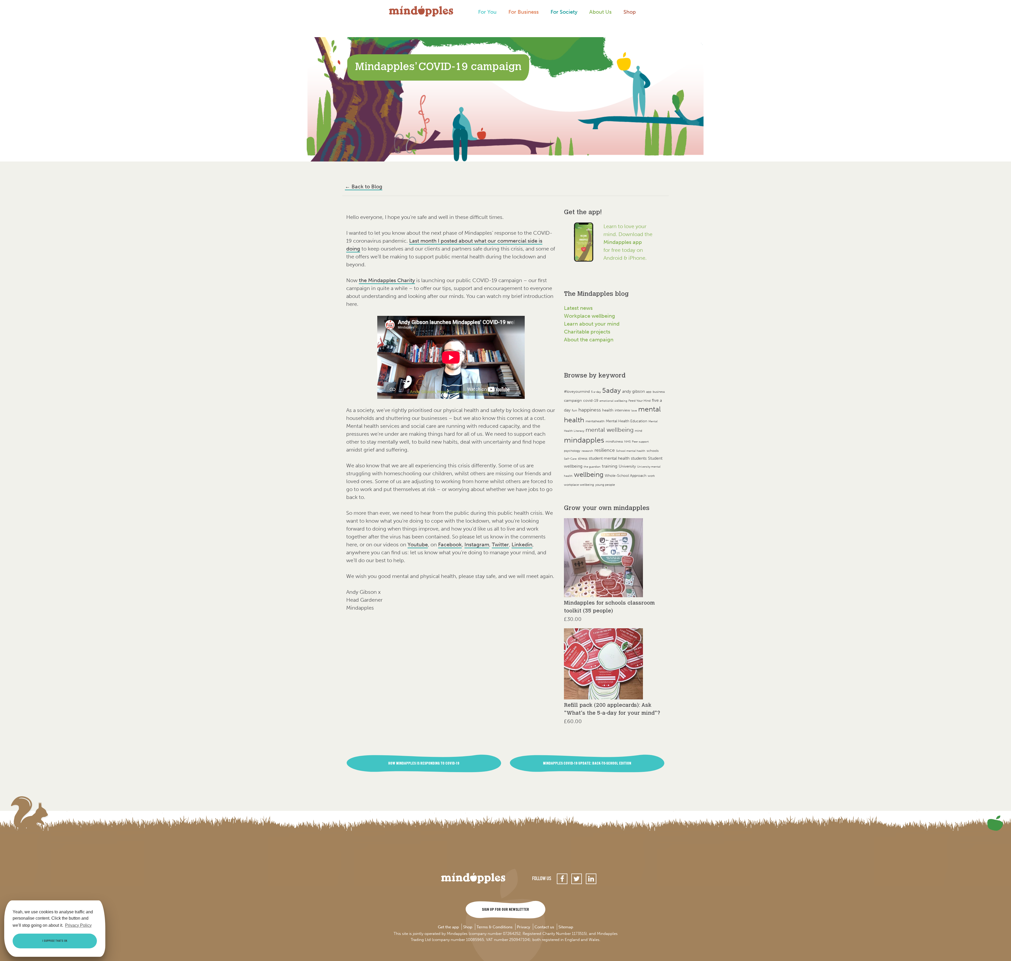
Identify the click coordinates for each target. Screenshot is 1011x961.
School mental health (630, 451)
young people (605, 485)
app (648, 392)
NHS (627, 441)
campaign (573, 400)
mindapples (584, 440)
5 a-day (596, 392)
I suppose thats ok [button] (54, 941)
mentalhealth (595, 421)
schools (653, 451)
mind (638, 431)
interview (622, 410)
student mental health (609, 458)
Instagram (476, 544)
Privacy (523, 927)
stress (582, 458)
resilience (604, 450)
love (634, 410)
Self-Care (570, 458)
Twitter (500, 544)
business (659, 392)
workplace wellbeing (579, 485)
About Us (600, 12)
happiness (589, 410)
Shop (629, 12)
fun (574, 410)
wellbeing (588, 474)
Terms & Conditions (495, 927)
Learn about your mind (592, 324)
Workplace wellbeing (589, 316)
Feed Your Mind (639, 401)
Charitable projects (587, 331)
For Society (564, 12)
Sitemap (565, 927)
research (587, 451)
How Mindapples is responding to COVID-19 (423, 763)
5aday (611, 390)
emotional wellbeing (613, 401)
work (651, 476)
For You (487, 12)
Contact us (544, 927)
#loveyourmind (577, 391)
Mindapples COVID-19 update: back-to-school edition (587, 763)
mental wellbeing (609, 429)
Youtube (418, 544)
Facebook (450, 544)
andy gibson (633, 391)
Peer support (640, 441)
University (627, 466)
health (607, 410)
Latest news (578, 308)
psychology (572, 451)
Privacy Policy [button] (78, 925)
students (639, 458)
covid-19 (590, 400)
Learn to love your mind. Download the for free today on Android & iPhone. (627, 242)
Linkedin (522, 544)
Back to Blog (363, 186)
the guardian (592, 466)
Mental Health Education (626, 421)
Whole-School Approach (625, 475)
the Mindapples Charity (387, 280)
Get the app (448, 927)
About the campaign (588, 339)
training (609, 466)
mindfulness (614, 441)
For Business (523, 12)
